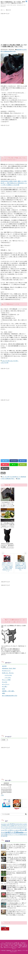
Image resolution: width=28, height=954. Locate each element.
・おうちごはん (8, 675)
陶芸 (24, 834)
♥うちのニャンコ (6, 670)
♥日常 (3, 688)
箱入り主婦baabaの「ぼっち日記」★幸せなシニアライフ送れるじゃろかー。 (13, 2)
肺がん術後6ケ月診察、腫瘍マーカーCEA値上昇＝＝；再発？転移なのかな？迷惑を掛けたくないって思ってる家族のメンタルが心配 (14, 183)
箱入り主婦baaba (6, 478)
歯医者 (16, 830)
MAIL (19, 947)
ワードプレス (24, 828)
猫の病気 (23, 830)
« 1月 (2, 795)
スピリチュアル (22, 826)
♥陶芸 (3, 693)
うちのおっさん (5, 825)
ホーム (2, 942)
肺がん (13, 478)
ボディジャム (10, 828)
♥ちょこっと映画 (6, 679)
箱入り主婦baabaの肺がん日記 (8, 51)
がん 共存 (7, 476)
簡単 (4, 834)
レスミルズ (19, 828)
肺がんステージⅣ (12, 834)
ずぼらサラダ (19, 825)
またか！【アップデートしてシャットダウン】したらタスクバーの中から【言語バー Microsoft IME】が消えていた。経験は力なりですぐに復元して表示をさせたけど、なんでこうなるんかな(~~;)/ (13, 880)
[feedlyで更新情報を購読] (2, 473)
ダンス (4, 828)
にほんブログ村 (4, 362)
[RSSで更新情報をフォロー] (4, 473)
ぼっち (2, 826)
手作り (6, 830)
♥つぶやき (24, 49)
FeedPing (3, 926)
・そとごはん (7, 677)
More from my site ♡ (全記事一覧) (12, 942)
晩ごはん (13, 830)
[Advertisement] (14, 28)
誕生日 (21, 834)
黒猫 (6, 836)
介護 (2, 830)
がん (3, 476)
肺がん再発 (18, 834)
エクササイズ (11, 826)
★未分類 (19, 49)
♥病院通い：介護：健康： (8, 691)
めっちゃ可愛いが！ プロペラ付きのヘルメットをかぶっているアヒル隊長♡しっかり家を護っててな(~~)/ (16, 853)
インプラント (6, 826)
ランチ (14, 828)
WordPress (13, 824)
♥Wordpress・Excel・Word (8, 668)
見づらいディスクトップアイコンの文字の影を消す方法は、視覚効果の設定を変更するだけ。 (16, 873)
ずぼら (16, 825)
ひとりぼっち (24, 825)
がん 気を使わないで (15, 476)
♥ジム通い (4, 686)
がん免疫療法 (12, 825)
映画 (11, 830)
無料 (19, 830)
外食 (3, 830)
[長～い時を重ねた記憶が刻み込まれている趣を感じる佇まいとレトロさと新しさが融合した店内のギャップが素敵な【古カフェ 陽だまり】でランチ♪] (7, 515)
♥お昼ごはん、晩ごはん (8, 672)
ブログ (6, 828)
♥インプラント (5, 684)
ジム (18, 826)
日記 (8, 830)
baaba (18, 478)
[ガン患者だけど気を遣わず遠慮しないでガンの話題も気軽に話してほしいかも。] (22, 460)
